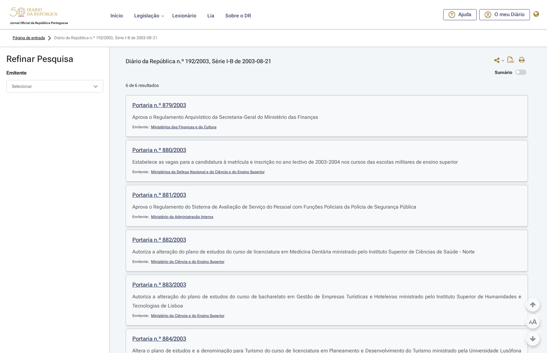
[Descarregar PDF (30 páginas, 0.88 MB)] (512, 61)
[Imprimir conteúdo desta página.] (523, 60)
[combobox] (54, 86)
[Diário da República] (33, 13)
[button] (33, 13)
